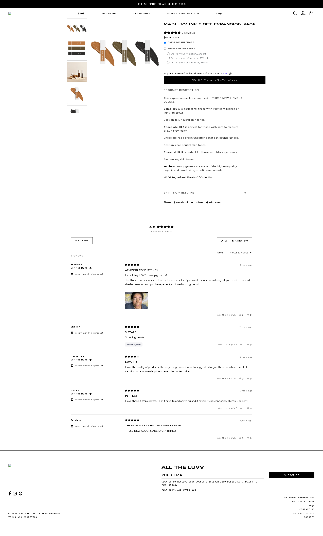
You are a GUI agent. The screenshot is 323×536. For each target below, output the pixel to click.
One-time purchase (181, 42)
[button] (179, 33)
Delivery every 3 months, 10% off (190, 62)
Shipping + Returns (179, 192)
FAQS (219, 13)
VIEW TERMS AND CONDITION (179, 489)
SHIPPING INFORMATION (299, 497)
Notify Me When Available (214, 79)
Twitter (198, 202)
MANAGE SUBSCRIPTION (183, 13)
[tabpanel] (77, 29)
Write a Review (238, 241)
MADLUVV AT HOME (303, 501)
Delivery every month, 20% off (188, 53)
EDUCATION (109, 13)
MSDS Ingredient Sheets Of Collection (188, 177)
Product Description (181, 90)
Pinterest (215, 202)
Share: (167, 202)
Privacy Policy (304, 513)
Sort (220, 252)
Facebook (182, 202)
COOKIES (309, 517)
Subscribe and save (181, 48)
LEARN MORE (141, 13)
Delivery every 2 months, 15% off (189, 58)
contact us (307, 509)
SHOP (81, 13)
